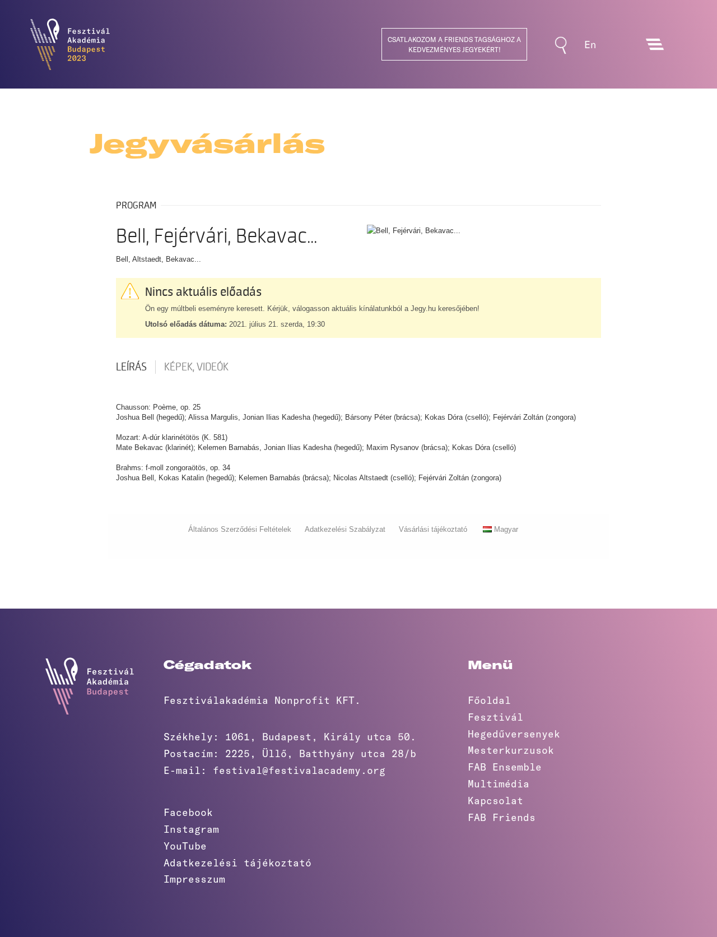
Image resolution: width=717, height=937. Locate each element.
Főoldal (489, 700)
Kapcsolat (495, 800)
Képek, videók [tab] (196, 367)
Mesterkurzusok (511, 750)
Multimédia (498, 783)
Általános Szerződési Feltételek (239, 529)
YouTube (185, 845)
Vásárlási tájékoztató (433, 529)
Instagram (191, 829)
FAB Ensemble (505, 766)
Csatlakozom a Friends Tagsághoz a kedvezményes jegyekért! (454, 44)
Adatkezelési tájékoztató (237, 862)
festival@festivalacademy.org (299, 770)
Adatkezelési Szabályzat (345, 529)
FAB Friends (502, 817)
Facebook (188, 812)
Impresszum (194, 879)
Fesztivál (495, 717)
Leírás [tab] (131, 367)
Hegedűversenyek (514, 733)
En (590, 44)
